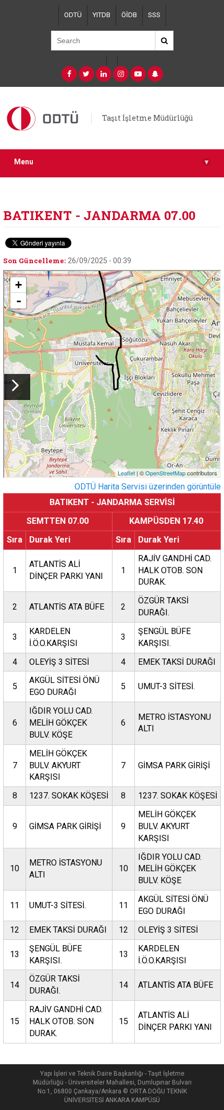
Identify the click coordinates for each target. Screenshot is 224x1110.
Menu (111, 162)
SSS (154, 15)
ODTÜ (73, 15)
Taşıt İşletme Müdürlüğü (147, 118)
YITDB (101, 15)
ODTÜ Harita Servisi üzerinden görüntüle (147, 487)
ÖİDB (129, 15)
